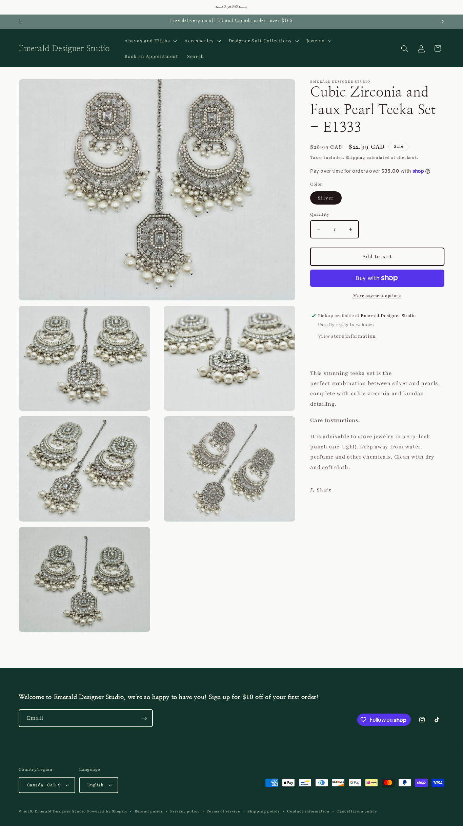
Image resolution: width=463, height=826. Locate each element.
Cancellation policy (357, 811)
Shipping (355, 157)
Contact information (308, 811)
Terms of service (223, 811)
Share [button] (324, 490)
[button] (150, 41)
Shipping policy (263, 811)
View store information (347, 336)
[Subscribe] (144, 718)
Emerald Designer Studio (60, 811)
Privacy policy (185, 811)
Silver (326, 198)
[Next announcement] (442, 22)
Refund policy (149, 811)
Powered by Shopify (107, 811)
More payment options (377, 295)
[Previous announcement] (20, 22)
